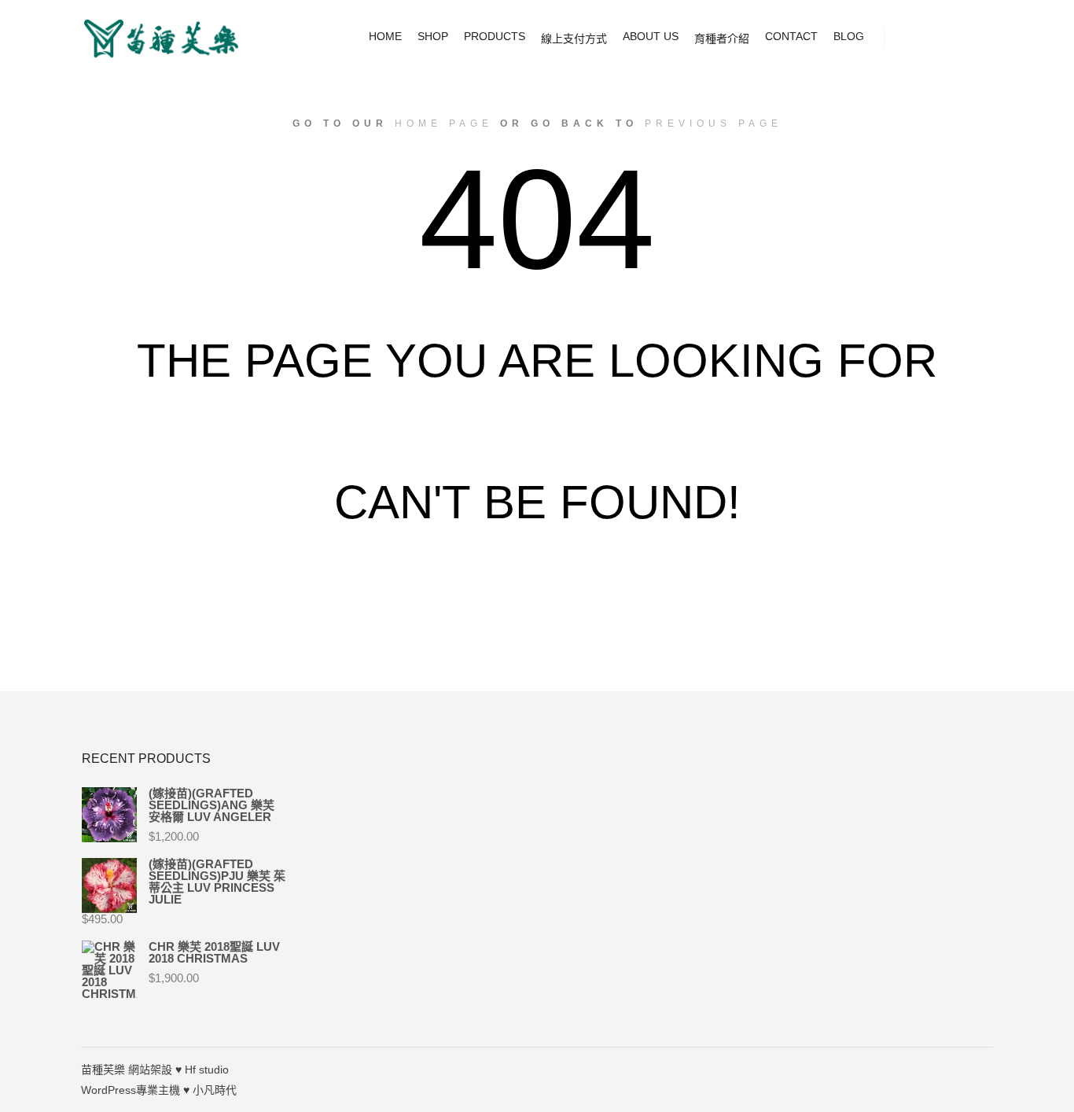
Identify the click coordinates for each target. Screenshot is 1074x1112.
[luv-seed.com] (159, 38)
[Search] (939, 38)
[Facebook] (983, 1069)
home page (444, 123)
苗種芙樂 (103, 1069)
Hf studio (207, 1069)
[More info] (967, 38)
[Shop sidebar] (910, 38)
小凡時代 (215, 1090)
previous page (713, 123)
